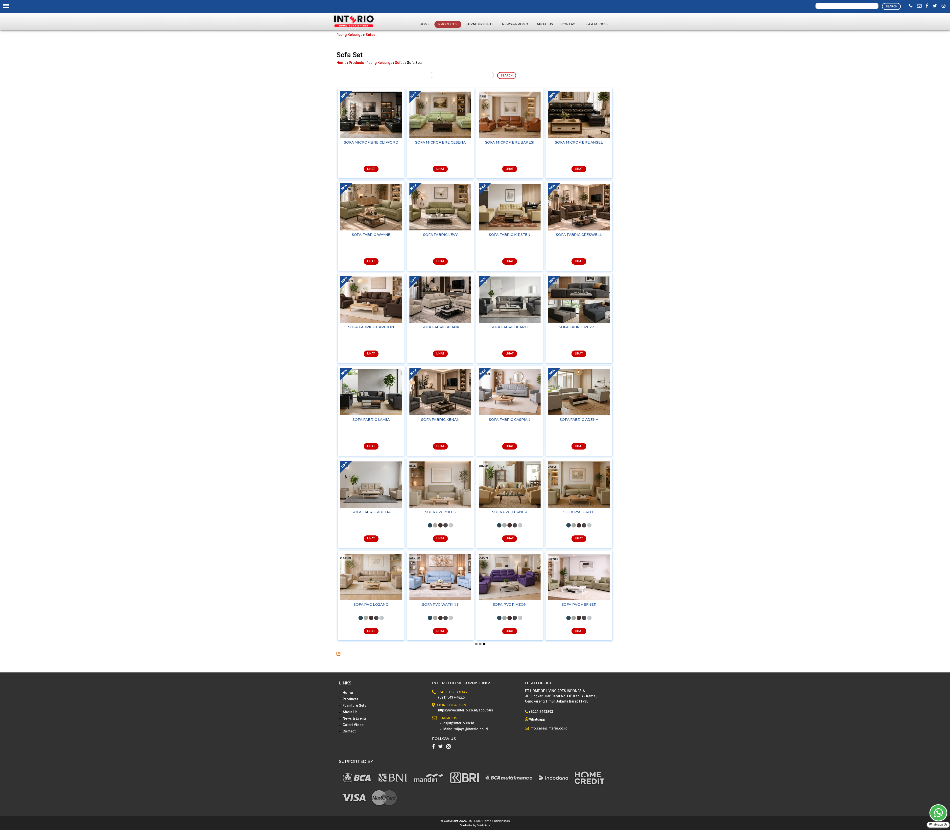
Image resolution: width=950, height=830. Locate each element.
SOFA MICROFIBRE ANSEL (579, 142)
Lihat (371, 169)
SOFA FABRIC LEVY (440, 234)
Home (424, 24)
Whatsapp (537, 719)
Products (447, 24)
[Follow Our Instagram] (944, 6)
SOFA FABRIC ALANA (440, 327)
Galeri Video (353, 725)
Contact (569, 24)
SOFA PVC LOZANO (371, 604)
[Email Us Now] (919, 6)
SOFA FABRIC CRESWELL (579, 234)
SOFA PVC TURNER (509, 512)
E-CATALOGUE (597, 24)
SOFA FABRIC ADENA (579, 419)
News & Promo (515, 24)
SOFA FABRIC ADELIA (371, 512)
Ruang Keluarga (349, 35)
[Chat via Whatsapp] (938, 812)
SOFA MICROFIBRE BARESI (509, 142)
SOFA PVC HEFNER (579, 604)
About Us (545, 24)
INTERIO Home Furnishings (489, 821)
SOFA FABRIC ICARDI (510, 327)
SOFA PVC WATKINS (440, 604)
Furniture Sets (479, 24)
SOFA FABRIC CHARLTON (371, 327)
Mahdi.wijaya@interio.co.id (465, 729)
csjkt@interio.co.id (458, 723)
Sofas (370, 35)
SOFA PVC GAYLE (578, 512)
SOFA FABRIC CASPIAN (509, 419)
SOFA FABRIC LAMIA (371, 419)
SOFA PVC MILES (440, 512)
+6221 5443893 (541, 712)
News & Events (355, 718)
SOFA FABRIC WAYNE (371, 234)
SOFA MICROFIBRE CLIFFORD (371, 142)
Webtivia (483, 825)
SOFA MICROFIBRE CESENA (440, 142)
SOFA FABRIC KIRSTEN (509, 234)
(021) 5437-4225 (451, 697)
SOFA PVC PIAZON (510, 604)
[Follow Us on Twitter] (935, 6)
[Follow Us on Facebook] (927, 6)
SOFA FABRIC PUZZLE (579, 327)
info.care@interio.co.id (548, 728)
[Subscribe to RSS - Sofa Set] (338, 654)
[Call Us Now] (910, 6)
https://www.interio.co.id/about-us (465, 710)
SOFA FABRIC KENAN (440, 419)
